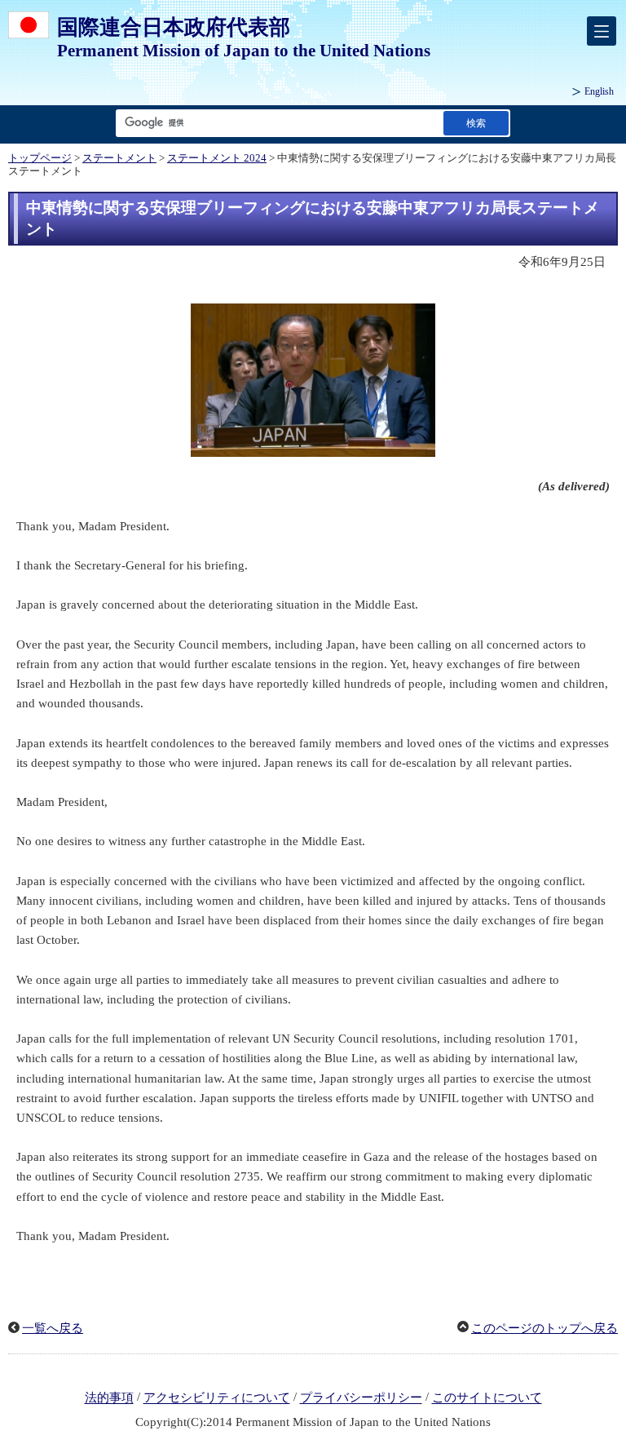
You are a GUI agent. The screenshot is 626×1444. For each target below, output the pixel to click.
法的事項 (109, 1398)
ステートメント (119, 158)
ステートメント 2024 (217, 158)
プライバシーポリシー (361, 1398)
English (599, 91)
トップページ (40, 158)
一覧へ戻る (52, 1328)
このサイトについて (487, 1398)
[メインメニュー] (601, 31)
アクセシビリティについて (216, 1398)
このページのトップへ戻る (544, 1328)
